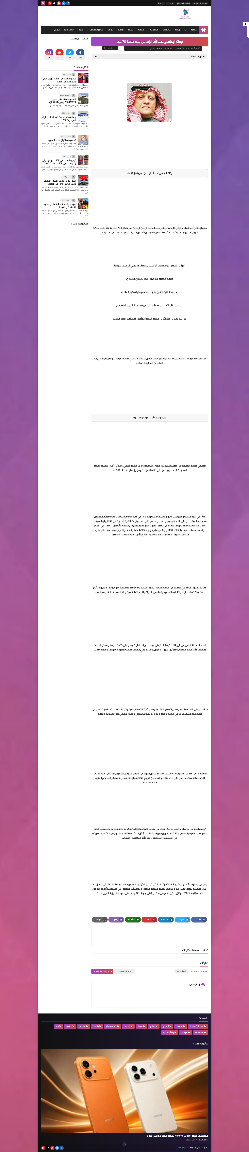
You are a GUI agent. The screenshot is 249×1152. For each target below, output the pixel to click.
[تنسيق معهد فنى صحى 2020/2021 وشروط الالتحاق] (83, 98)
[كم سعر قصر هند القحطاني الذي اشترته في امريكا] (83, 203)
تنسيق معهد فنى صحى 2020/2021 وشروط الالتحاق (62, 100)
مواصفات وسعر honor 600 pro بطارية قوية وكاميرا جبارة (177, 1135)
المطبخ (141, 30)
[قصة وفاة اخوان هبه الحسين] (83, 140)
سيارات (111, 30)
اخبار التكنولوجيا (196, 1026)
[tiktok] (54, 3)
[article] (122, 936)
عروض (57, 30)
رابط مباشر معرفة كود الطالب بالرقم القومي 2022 (59, 118)
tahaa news (181, 1147)
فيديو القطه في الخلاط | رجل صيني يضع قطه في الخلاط (59, 80)
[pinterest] (50, 3)
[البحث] (43, 3)
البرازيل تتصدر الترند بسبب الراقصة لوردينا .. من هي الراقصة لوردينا (149, 265)
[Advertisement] (93, 15)
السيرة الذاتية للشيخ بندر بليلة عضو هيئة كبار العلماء (149, 292)
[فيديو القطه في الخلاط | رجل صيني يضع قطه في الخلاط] (83, 78)
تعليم (81, 30)
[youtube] (59, 3)
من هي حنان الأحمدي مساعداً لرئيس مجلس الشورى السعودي (149, 305)
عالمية (194, 30)
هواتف (184, 1032)
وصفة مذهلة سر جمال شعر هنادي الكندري (149, 278)
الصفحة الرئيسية (163, 48)
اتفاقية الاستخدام (183, 3)
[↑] (124, 1144)
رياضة (177, 30)
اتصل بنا (161, 3)
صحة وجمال (153, 30)
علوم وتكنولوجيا (96, 30)
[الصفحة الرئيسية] (203, 30)
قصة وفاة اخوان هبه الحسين (62, 140)
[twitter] (64, 3)
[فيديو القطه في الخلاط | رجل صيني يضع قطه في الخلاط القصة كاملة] (83, 160)
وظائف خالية (69, 30)
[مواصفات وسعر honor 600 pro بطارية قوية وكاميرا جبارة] (124, 1091)
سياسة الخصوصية (200, 3)
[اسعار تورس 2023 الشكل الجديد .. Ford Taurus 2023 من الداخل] (83, 180)
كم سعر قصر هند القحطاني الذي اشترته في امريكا (60, 205)
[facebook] (68, 3)
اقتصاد (121, 30)
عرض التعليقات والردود (102, 971)
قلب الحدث (202, 1139)
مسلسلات (166, 30)
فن (185, 30)
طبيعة (130, 30)
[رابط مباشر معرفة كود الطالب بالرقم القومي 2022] (83, 116)
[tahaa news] (187, 15)
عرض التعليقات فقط (124, 971)
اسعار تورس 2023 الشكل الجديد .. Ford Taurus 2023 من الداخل (60, 182)
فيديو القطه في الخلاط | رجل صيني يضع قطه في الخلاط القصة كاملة (59, 161)
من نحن (170, 3)
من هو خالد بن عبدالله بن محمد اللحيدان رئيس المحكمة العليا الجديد (149, 318)
